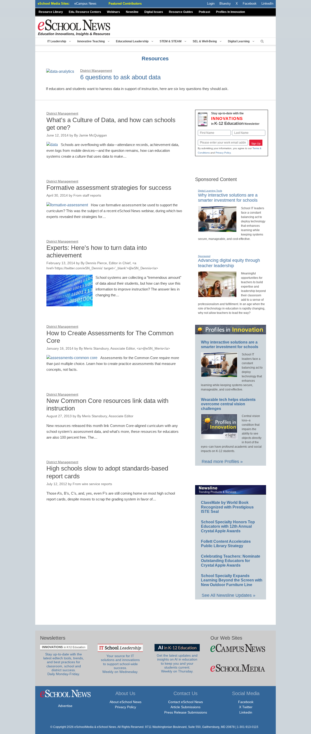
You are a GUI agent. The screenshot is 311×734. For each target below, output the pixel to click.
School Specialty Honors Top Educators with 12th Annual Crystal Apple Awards (228, 526)
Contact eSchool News (185, 702)
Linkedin (245, 712)
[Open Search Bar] (262, 41)
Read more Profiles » (222, 461)
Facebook (245, 702)
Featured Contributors (125, 3)
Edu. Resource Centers (85, 12)
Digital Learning (239, 41)
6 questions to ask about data (120, 77)
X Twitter (245, 707)
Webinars (113, 12)
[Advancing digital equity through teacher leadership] (217, 295)
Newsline (132, 12)
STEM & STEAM (170, 41)
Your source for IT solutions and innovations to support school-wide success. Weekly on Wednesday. (120, 664)
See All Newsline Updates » (228, 595)
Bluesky (225, 3)
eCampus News (85, 3)
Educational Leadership (132, 41)
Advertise (65, 706)
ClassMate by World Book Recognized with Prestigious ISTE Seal (227, 507)
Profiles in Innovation (230, 12)
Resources (155, 58)
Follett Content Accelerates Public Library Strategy (226, 543)
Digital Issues (153, 12)
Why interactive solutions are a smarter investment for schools (228, 198)
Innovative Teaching (91, 41)
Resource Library (51, 12)
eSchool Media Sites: (53, 3)
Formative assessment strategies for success (108, 187)
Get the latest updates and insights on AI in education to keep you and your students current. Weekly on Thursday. (177, 663)
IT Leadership (56, 41)
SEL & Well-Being (205, 41)
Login (211, 3)
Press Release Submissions (185, 712)
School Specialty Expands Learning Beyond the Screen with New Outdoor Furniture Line (231, 580)
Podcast (204, 12)
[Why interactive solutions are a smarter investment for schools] (217, 230)
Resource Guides (181, 12)
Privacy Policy (223, 152)
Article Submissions (185, 707)
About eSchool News (125, 702)
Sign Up (255, 143)
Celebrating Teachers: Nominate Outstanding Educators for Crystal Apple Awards (230, 560)
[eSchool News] (74, 27)
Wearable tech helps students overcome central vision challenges (228, 404)
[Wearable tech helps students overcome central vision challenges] (219, 437)
